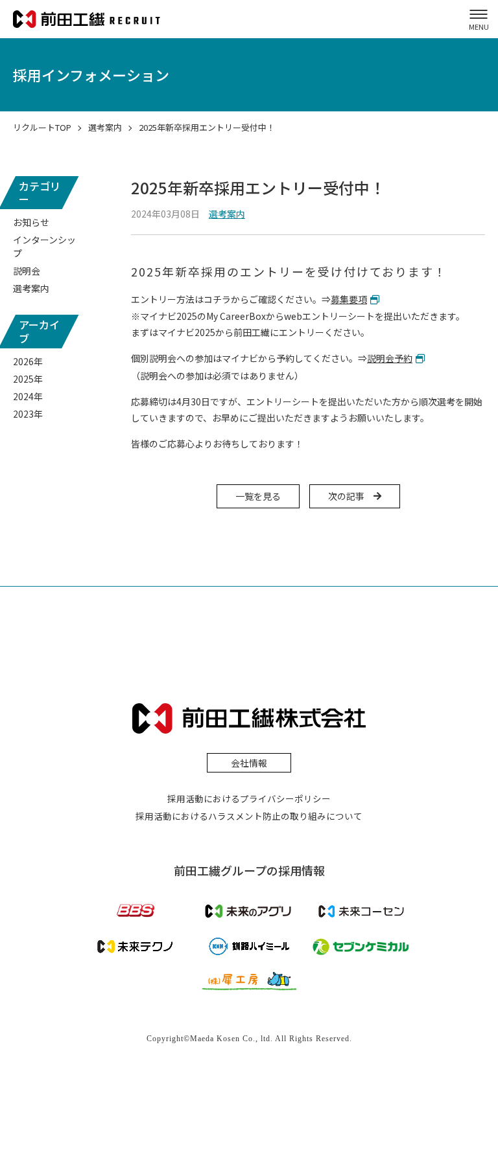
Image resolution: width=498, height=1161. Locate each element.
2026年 (28, 361)
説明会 (26, 270)
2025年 (28, 378)
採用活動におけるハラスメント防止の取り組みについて (249, 815)
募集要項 (349, 299)
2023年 (28, 413)
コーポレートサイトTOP (208, 40)
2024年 (28, 396)
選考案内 (31, 288)
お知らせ (31, 222)
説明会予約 (389, 358)
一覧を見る (258, 496)
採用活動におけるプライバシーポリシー (249, 798)
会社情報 (249, 762)
